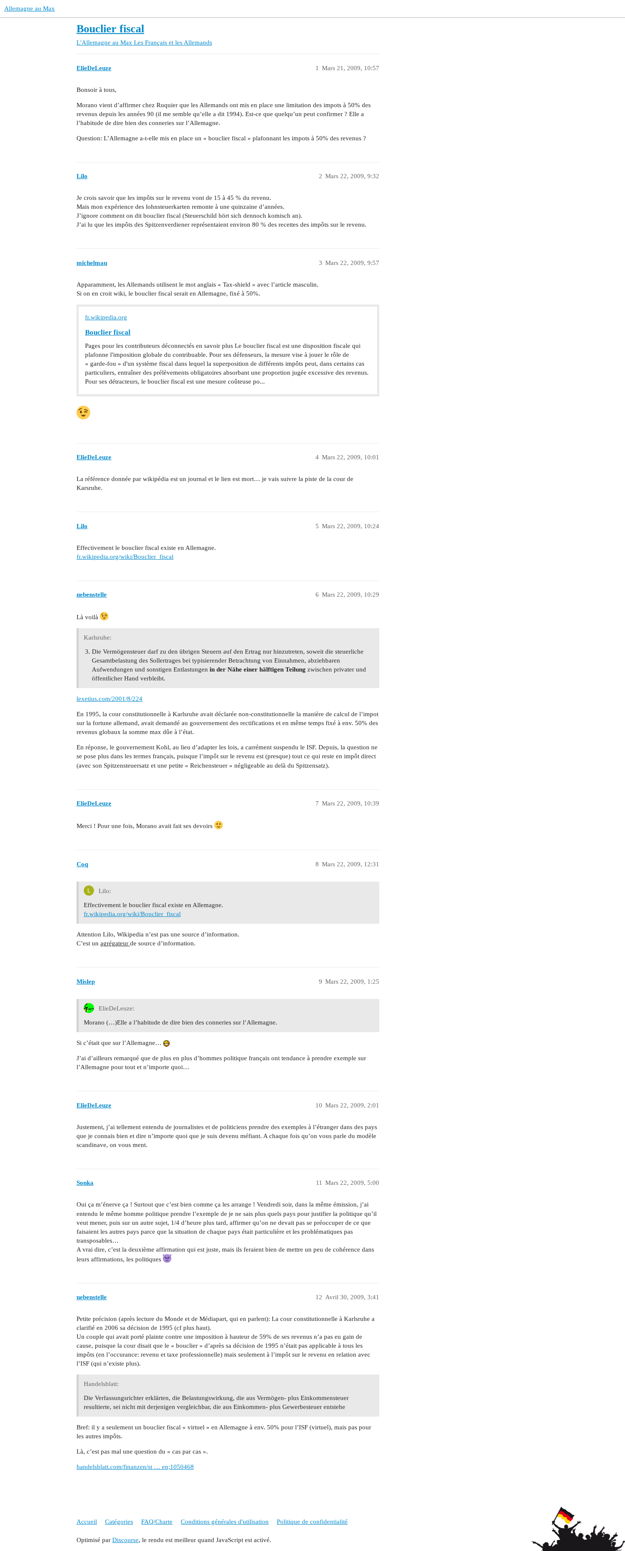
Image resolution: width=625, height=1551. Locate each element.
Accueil (87, 1521)
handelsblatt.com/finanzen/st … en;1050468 (135, 1466)
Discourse (125, 1540)
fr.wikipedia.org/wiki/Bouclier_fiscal (125, 556)
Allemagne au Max (29, 8)
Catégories (119, 1521)
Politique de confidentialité (312, 1521)
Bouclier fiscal (110, 29)
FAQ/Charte (157, 1521)
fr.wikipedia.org (106, 317)
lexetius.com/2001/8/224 (109, 698)
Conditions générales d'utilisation (225, 1521)
